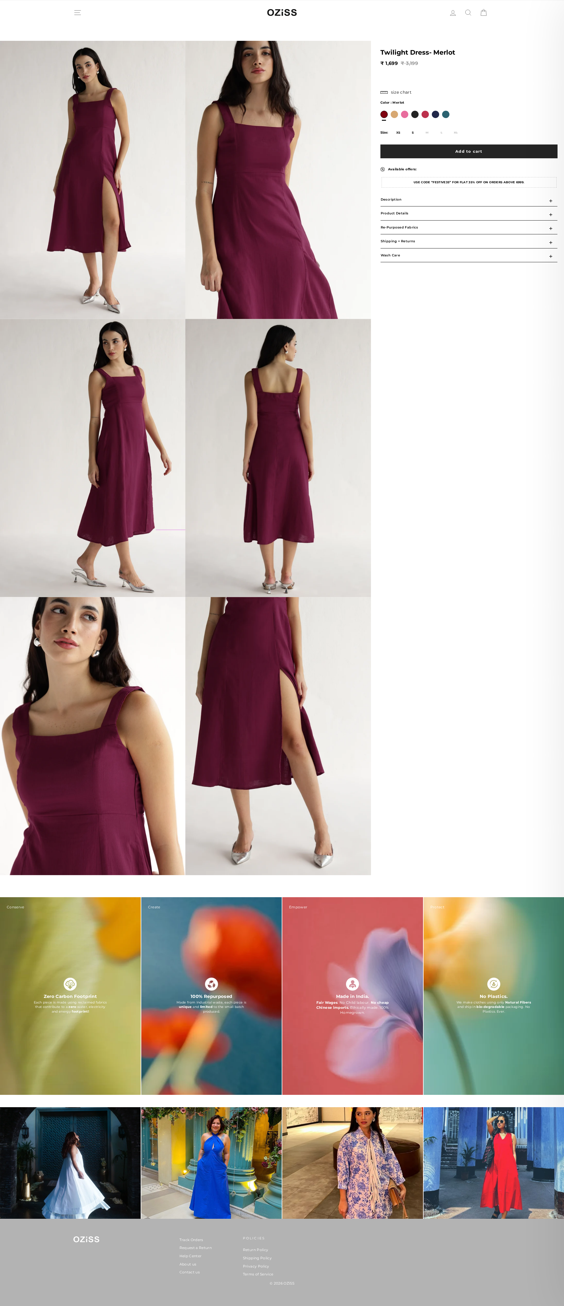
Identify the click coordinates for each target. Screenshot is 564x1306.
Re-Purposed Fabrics (399, 227)
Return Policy (255, 1250)
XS (398, 133)
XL (456, 133)
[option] (384, 114)
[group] (70, 997)
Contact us (189, 1272)
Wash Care (390, 255)
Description (391, 199)
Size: (384, 132)
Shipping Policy (257, 1258)
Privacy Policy (256, 1266)
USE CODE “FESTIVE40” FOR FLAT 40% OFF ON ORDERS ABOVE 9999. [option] (469, 182)
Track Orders (191, 1240)
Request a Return (195, 1248)
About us (188, 1264)
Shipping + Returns (398, 241)
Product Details (395, 213)
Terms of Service (258, 1274)
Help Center (190, 1256)
